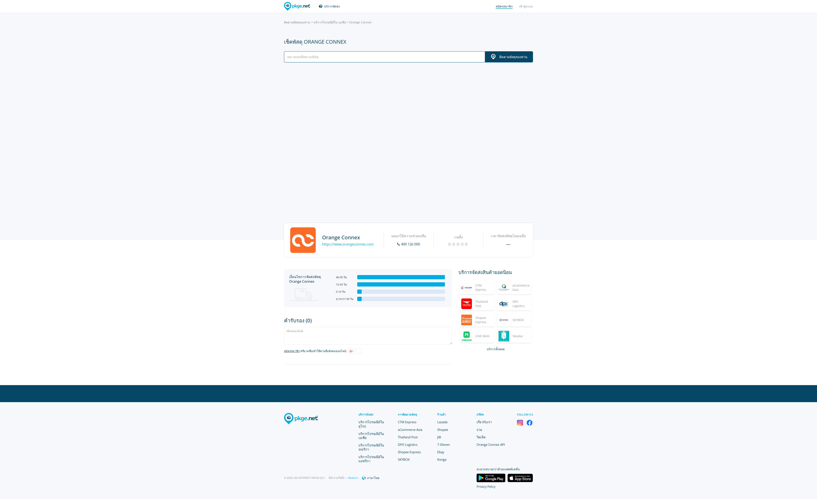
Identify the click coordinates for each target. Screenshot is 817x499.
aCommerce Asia (410, 429)
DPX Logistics (407, 444)
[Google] (351, 351)
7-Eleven (443, 444)
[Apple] (359, 351)
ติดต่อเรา (353, 478)
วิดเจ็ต (481, 437)
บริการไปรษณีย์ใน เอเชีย (330, 22)
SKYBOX (404, 459)
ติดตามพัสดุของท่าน (297, 22)
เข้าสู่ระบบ (526, 6)
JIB (439, 437)
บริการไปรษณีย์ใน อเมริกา (371, 447)
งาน (479, 429)
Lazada (442, 422)
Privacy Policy (486, 486)
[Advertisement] (408, 103)
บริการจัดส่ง (332, 6)
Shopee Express (409, 452)
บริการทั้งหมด (496, 349)
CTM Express (407, 422)
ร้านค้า (441, 414)
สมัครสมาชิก (292, 351)
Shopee (442, 429)
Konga (441, 459)
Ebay (440, 452)
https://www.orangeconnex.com (348, 244)
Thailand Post (408, 437)
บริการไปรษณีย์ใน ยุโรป (371, 424)
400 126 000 (410, 244)
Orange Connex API (491, 444)
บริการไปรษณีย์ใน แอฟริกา (371, 459)
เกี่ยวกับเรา (484, 422)
